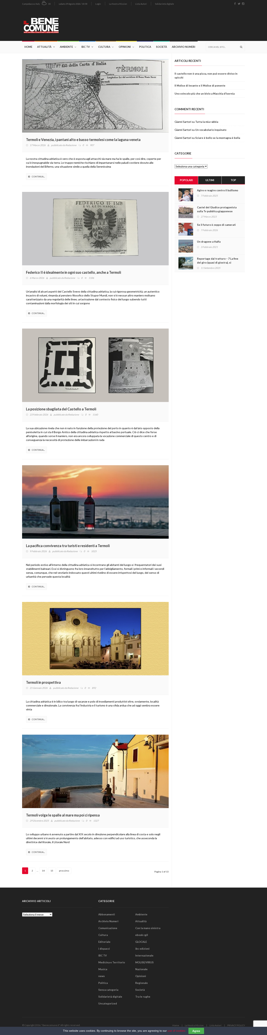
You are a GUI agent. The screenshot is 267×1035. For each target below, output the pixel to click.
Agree (196, 1030)
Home (28, 46)
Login (98, 4)
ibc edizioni (142, 948)
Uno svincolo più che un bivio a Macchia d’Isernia (205, 93)
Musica (102, 969)
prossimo (64, 870)
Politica (145, 46)
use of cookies (176, 1030)
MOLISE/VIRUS (144, 962)
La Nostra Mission (118, 4)
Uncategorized (107, 1003)
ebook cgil (141, 935)
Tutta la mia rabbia (206, 121)
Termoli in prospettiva (43, 682)
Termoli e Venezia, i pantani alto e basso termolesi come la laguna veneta (83, 139)
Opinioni (125, 46)
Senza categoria (108, 989)
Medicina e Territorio (111, 962)
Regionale (141, 982)
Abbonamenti (106, 914)
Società (161, 46)
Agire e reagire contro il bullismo (217, 190)
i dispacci (104, 948)
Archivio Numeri (183, 46)
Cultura (104, 46)
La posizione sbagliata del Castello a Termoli (61, 409)
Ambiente (66, 46)
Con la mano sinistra (147, 928)
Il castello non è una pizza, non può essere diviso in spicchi (206, 75)
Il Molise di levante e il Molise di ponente (200, 85)
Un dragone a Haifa (208, 241)
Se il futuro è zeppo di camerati (216, 224)
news (101, 976)
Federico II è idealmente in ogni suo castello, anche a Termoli (73, 272)
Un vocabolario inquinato (210, 129)
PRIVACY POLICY (236, 1025)
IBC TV (85, 46)
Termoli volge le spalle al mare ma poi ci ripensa (63, 815)
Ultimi (209, 180)
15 (51, 870)
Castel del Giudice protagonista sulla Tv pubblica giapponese (217, 209)
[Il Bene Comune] (53, 24)
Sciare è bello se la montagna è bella (217, 137)
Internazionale (144, 955)
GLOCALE (141, 941)
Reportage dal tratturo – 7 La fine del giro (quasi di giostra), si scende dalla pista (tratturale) (217, 262)
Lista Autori (141, 4)
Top (233, 180)
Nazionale (141, 969)
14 (43, 870)
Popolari (186, 180)
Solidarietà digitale (164, 4)
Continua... (38, 176)
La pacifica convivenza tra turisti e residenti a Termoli (68, 546)
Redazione (70, 145)
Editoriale (104, 941)
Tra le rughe (142, 996)
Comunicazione (107, 928)
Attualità (44, 46)
